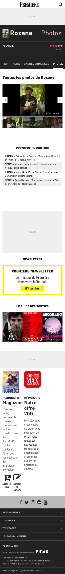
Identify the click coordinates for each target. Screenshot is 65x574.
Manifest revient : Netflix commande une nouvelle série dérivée (30, 166)
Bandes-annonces (36, 63)
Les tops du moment (14, 536)
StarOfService (44, 560)
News (16, 63)
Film (5, 63)
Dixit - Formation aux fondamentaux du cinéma (23, 563)
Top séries (8, 520)
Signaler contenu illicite (29, 570)
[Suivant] (60, 100)
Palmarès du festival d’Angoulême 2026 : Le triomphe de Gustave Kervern (32, 158)
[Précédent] (5, 100)
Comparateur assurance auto (15, 557)
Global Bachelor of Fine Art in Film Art (19, 560)
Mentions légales (10, 570)
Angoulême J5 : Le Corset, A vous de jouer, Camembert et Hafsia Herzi (32, 174)
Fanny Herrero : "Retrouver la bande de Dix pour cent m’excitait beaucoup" (31, 182)
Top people (9, 528)
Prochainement (12, 512)
